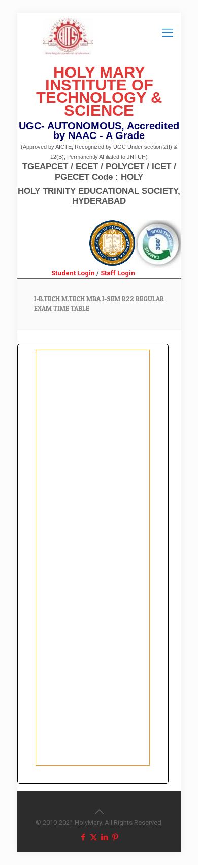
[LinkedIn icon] (104, 837)
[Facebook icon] (83, 837)
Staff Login (118, 273)
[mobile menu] (167, 33)
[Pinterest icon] (115, 837)
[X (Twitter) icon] (93, 837)
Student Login (73, 273)
